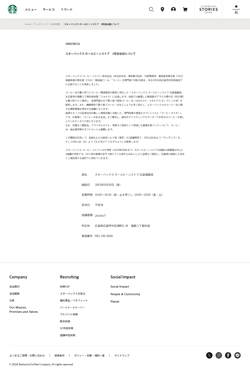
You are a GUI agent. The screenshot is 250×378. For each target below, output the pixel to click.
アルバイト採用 (69, 314)
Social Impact (120, 286)
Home (28, 24)
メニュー (31, 9)
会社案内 (14, 286)
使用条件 (59, 355)
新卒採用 (65, 321)
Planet (115, 301)
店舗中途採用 (67, 335)
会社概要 (14, 293)
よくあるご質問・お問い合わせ (27, 355)
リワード (67, 9)
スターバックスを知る (72, 293)
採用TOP (65, 286)
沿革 (11, 300)
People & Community (125, 294)
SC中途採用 (66, 328)
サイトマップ (121, 355)
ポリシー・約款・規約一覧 (89, 355)
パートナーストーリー (72, 307)
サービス (49, 9)
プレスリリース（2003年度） (48, 24)
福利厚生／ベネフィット (74, 300)
